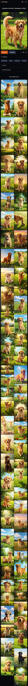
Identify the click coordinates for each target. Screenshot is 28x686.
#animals (24, 60)
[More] (21, 52)
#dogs (10, 60)
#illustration (4, 60)
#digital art (17, 60)
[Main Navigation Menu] (25, 2)
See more (5, 56)
